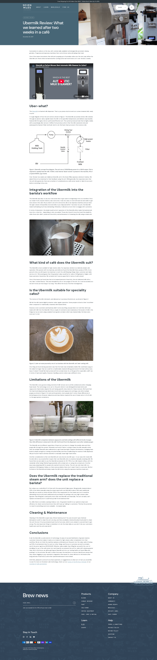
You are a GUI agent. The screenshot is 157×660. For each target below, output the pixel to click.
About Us (111, 598)
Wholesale (111, 607)
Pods (83, 604)
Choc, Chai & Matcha (88, 614)
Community (111, 601)
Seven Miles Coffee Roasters (37, 648)
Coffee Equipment (87, 611)
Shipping (111, 634)
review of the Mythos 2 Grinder (77, 562)
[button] (113, 7)
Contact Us (112, 637)
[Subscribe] (74, 603)
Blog (83, 624)
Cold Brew (84, 607)
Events (83, 627)
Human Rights (113, 604)
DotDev (35, 649)
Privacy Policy (113, 627)
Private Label (113, 611)
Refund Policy (113, 631)
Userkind (30, 649)
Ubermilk (34, 111)
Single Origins (86, 601)
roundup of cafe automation (38, 564)
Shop (120, 7)
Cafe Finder (112, 614)
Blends (83, 598)
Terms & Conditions (115, 624)
